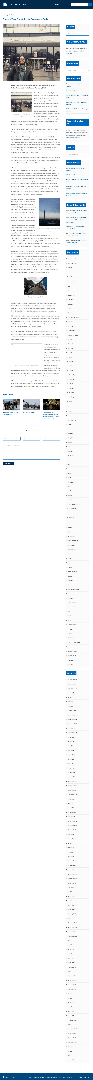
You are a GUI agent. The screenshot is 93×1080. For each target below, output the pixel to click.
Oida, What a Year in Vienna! (74, 90)
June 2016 (71, 1002)
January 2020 (71, 816)
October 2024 (72, 728)
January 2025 (71, 715)
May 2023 (70, 763)
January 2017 (71, 971)
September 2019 (72, 834)
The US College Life (28, 412)
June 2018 (71, 896)
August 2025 (71, 693)
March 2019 (71, 861)
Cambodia (70, 304)
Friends (70, 429)
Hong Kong (71, 438)
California (70, 299)
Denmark (70, 344)
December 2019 (72, 821)
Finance (70, 415)
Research (70, 580)
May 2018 (70, 900)
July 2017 (70, 945)
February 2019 (72, 865)
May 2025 (70, 706)
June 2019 (71, 847)
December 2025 (72, 679)
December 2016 (72, 976)
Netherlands (71, 536)
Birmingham (71, 295)
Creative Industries (74, 504)
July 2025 (70, 697)
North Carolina (72, 549)
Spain (69, 611)
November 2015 (72, 1033)
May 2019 (70, 852)
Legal (13, 1077)
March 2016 (71, 1015)
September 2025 (72, 688)
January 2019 (71, 869)
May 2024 (70, 746)
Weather (70, 664)
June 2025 (71, 701)
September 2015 (72, 1042)
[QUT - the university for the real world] (6, 4)
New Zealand (71, 545)
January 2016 (71, 1024)
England (71, 379)
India (69, 446)
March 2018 (71, 909)
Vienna (72, 366)
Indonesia (70, 451)
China (69, 308)
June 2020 (71, 808)
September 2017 (72, 936)
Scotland (71, 392)
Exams (69, 407)
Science (71, 517)
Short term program (73, 589)
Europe (70, 357)
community (71, 326)
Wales (71, 401)
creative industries (73, 335)
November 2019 (72, 825)
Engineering (72, 508)
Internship (71, 455)
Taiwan (70, 633)
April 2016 (71, 1011)
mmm (67, 210)
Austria (71, 361)
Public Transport (72, 571)
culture (70, 339)
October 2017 (72, 931)
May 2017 (70, 954)
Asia (69, 286)
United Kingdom (72, 651)
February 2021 (72, 772)
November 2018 (72, 878)
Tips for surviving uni (74, 642)
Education (71, 352)
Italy (69, 464)
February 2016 (72, 1020)
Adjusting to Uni (72, 263)
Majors (70, 495)
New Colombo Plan (73, 540)
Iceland (70, 442)
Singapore (71, 593)
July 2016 (70, 998)
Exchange (70, 411)
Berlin (69, 291)
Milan (69, 523)
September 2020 (72, 794)
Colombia (70, 321)
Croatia (71, 370)
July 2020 (70, 803)
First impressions (72, 420)
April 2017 (71, 958)
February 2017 (72, 967)
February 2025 (72, 710)
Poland (70, 567)
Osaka (69, 558)
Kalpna (68, 226)
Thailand (70, 638)
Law (70, 513)
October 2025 (72, 684)
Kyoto (69, 477)
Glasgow (72, 397)
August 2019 (71, 839)
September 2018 (72, 887)
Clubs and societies (73, 317)
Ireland (70, 460)
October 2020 (72, 790)
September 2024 (72, 732)
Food (69, 424)
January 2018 (71, 918)
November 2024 (72, 724)
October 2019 (72, 830)
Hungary (71, 388)
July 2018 (70, 892)
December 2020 (72, 781)
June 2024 (71, 741)
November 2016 (72, 980)
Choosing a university (74, 313)
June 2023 (71, 759)
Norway (70, 554)
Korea (69, 473)
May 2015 (70, 1055)
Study (69, 620)
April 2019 (71, 856)
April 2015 (71, 1060)
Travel (69, 646)
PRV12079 (43, 1077)
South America (72, 602)
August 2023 (71, 755)
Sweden (70, 629)
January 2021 (71, 777)
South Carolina (72, 607)
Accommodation (72, 258)
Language (70, 482)
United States (72, 655)
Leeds (69, 491)
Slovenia (70, 598)
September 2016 (72, 989)
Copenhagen (71, 330)
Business (71, 499)
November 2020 (72, 785)
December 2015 (72, 1029)
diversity (70, 348)
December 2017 (72, 923)
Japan (69, 468)
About (57, 4)
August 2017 (71, 940)
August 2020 (71, 799)
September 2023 (72, 750)
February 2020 (72, 812)
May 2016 (70, 1007)
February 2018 (72, 914)
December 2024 (72, 719)
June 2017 (71, 949)
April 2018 (71, 905)
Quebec (70, 576)
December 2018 (72, 874)
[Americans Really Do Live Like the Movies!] (11, 404)
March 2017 (71, 962)
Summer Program (73, 624)
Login (6, 1077)
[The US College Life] (31, 404)
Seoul (69, 585)
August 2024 (71, 737)
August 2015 (71, 1046)
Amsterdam (71, 282)
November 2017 (72, 927)
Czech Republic (73, 375)
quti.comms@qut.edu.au (73, 137)
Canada (71, 272)
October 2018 (72, 883)
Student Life (71, 616)
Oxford (70, 562)
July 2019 (70, 843)
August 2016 (71, 993)
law (69, 486)
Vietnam (70, 660)
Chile (70, 276)
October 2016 (72, 984)
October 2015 (72, 1038)
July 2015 (70, 1051)
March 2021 (71, 768)
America (70, 267)
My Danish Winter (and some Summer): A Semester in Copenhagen (76, 220)
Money (70, 527)
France (71, 383)
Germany (70, 433)
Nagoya (70, 532)
